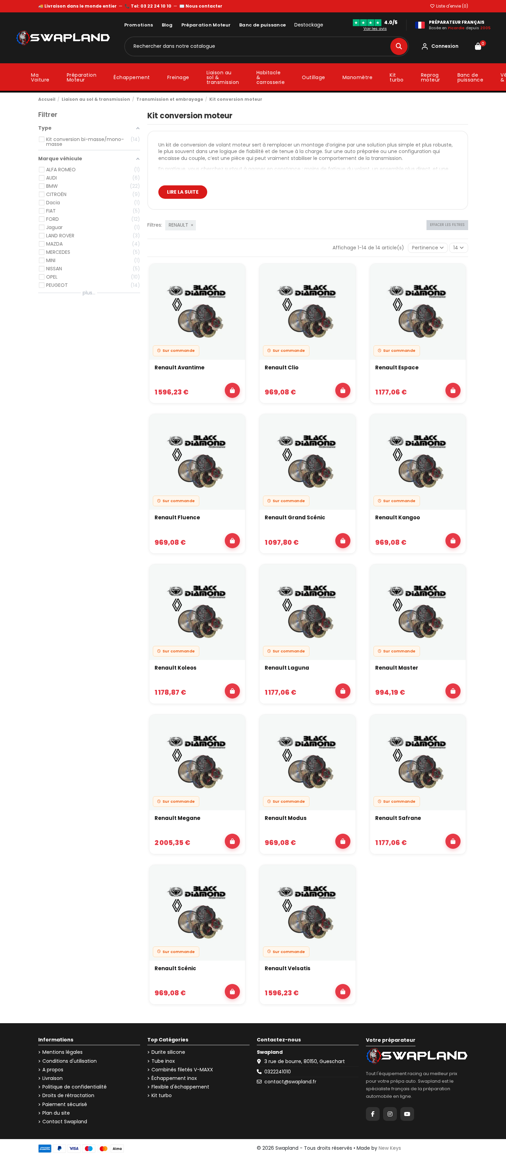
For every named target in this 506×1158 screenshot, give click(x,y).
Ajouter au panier (232, 390)
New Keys (390, 1148)
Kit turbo (161, 1095)
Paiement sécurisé (64, 1104)
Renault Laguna (287, 667)
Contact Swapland (64, 1121)
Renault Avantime (179, 367)
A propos (52, 1070)
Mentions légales (62, 1052)
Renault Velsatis (287, 968)
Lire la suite (183, 191)
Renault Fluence (177, 517)
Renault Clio (281, 367)
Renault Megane (177, 818)
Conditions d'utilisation (69, 1061)
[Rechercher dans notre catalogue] (399, 46)
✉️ (200, 6)
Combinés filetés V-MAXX (182, 1070)
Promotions (138, 25)
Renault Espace (397, 367)
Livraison (52, 1078)
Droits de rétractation (68, 1095)
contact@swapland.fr (290, 1081)
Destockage (308, 25)
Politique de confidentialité (74, 1087)
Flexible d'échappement (180, 1087)
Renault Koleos (176, 667)
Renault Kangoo (397, 517)
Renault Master (396, 667)
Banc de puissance (262, 25)
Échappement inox (174, 1078)
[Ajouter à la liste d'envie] (236, 275)
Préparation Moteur (206, 25)
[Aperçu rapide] (236, 291)
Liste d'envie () (451, 6)
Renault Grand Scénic (295, 517)
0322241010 (277, 1071)
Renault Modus (286, 818)
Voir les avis (375, 28)
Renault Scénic (175, 968)
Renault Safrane (398, 818)
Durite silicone (168, 1052)
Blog (167, 25)
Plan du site (56, 1113)
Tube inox (163, 1061)
